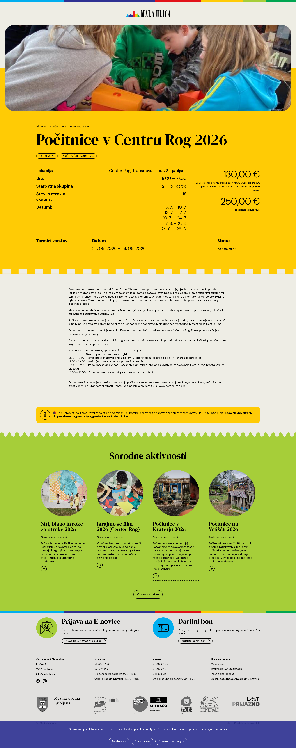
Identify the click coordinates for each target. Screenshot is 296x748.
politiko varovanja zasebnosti (208, 729)
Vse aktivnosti (146, 594)
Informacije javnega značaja (226, 669)
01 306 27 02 (102, 664)
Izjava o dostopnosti (222, 673)
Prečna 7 (41, 664)
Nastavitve (119, 741)
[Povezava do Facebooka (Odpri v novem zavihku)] (38, 681)
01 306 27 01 (160, 669)
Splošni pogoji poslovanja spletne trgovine (235, 678)
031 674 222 (101, 669)
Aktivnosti (42, 126)
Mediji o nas (217, 664)
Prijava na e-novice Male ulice (83, 641)
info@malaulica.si (45, 674)
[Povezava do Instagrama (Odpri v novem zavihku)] (45, 681)
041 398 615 (159, 673)
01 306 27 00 (160, 664)
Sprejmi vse (142, 741)
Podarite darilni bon (193, 641)
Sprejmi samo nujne (171, 741)
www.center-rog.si (171, 386)
